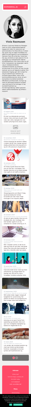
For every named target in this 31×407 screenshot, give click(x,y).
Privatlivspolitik (18, 404)
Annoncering (15, 393)
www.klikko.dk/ (17, 384)
